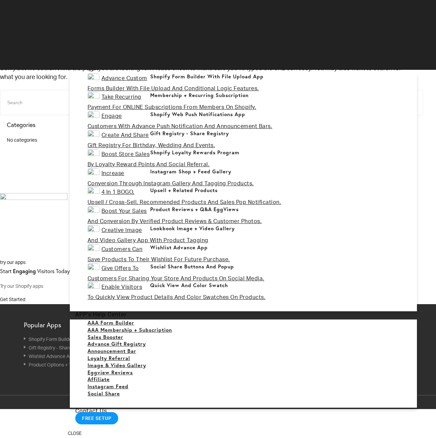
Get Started (13, 299)
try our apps (13, 262)
